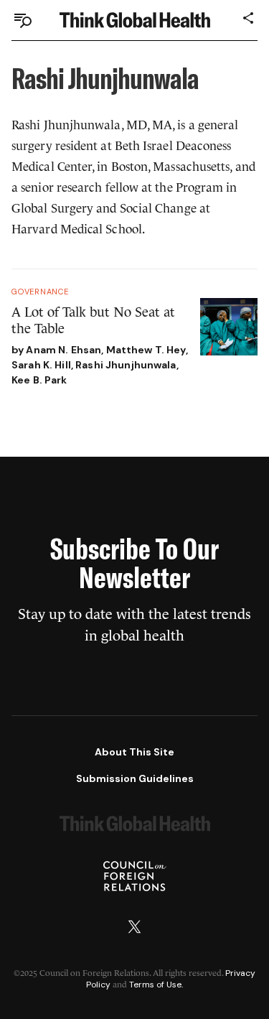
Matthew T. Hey (146, 349)
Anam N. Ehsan (63, 349)
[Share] (249, 18)
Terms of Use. (156, 984)
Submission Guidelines (135, 778)
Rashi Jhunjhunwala (125, 364)
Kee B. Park (39, 379)
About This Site (134, 751)
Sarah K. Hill (41, 364)
